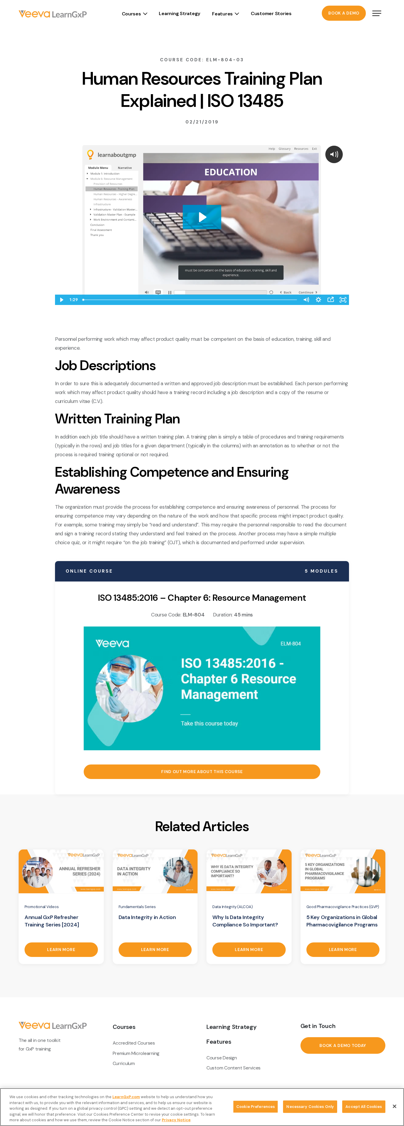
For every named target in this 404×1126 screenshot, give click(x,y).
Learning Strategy (179, 13)
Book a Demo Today (342, 1045)
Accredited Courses (134, 1043)
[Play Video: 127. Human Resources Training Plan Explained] (202, 217)
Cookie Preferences (255, 1106)
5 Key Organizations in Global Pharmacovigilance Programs (342, 921)
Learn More (61, 949)
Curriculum (124, 1063)
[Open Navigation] (376, 14)
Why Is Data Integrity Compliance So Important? (245, 921)
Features (222, 14)
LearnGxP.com (126, 1096)
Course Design (221, 1058)
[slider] (190, 300)
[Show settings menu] (318, 300)
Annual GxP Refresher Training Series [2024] (52, 921)
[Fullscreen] (343, 300)
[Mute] (306, 300)
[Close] (394, 1106)
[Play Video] (61, 300)
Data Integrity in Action (147, 917)
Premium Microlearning (136, 1053)
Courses (131, 14)
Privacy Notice (176, 1119)
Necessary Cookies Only (310, 1106)
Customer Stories (271, 13)
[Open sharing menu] (330, 300)
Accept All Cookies (363, 1106)
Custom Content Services (233, 1068)
